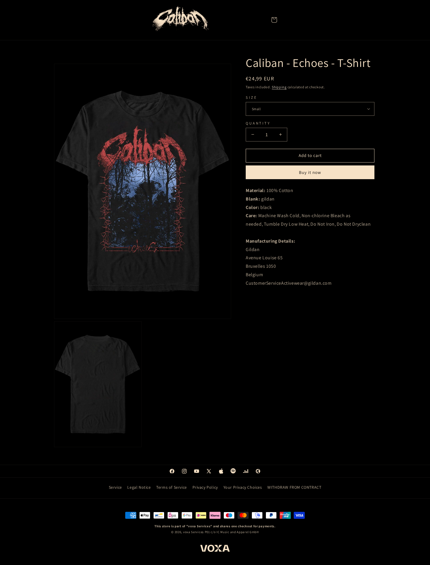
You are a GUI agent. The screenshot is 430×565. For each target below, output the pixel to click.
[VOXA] (215, 549)
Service (115, 487)
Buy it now (310, 172)
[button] (274, 19)
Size (251, 97)
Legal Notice (139, 487)
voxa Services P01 (196, 532)
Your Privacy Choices (242, 487)
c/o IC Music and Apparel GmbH (235, 532)
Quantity (258, 122)
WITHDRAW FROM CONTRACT (294, 487)
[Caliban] (180, 20)
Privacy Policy (205, 487)
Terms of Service (171, 487)
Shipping (279, 87)
